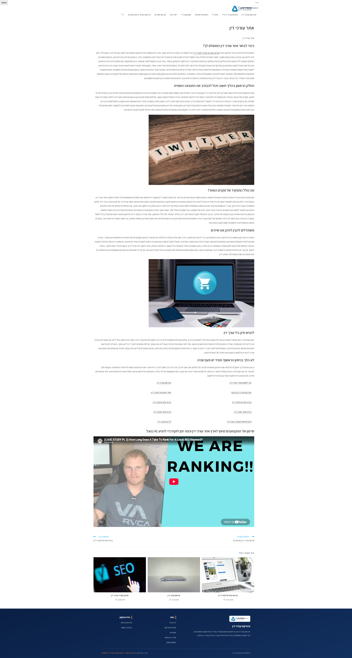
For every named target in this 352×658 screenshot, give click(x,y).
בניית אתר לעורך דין (242, 411)
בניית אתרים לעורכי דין (241, 402)
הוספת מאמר (171, 642)
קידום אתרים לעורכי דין (228, 595)
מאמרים (173, 632)
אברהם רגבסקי (131, 653)
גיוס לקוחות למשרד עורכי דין (239, 421)
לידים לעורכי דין (164, 421)
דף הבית (173, 622)
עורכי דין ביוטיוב (170, 637)
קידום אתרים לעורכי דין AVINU (113, 653)
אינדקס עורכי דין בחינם (241, 392)
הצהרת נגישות (126, 627)
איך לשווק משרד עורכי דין (240, 382)
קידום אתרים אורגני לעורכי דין (206, 52)
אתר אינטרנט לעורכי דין (161, 392)
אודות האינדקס (170, 627)
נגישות (4, 2)
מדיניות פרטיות (126, 622)
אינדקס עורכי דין (164, 382)
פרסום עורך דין (174, 595)
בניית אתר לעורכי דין (162, 411)
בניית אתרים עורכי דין (162, 402)
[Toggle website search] (123, 14)
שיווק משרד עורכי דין (119, 595)
